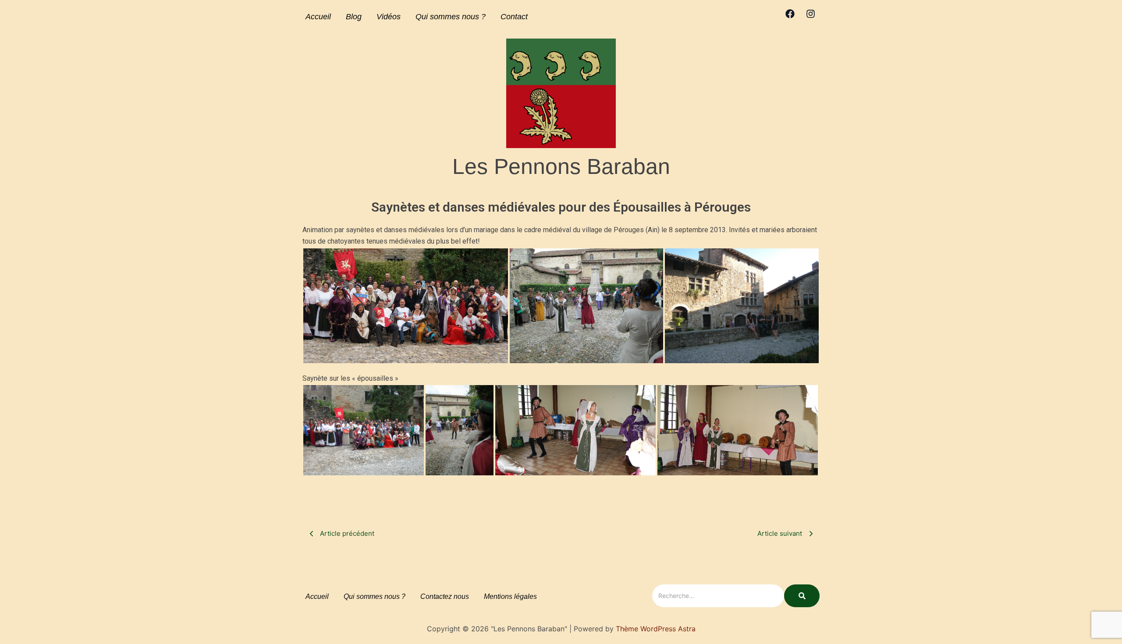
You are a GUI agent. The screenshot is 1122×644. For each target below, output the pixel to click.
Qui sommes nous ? (450, 16)
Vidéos (388, 16)
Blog (354, 16)
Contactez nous (444, 596)
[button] (405, 306)
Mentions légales (510, 596)
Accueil (318, 16)
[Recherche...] (802, 595)
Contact (514, 16)
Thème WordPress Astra (656, 628)
